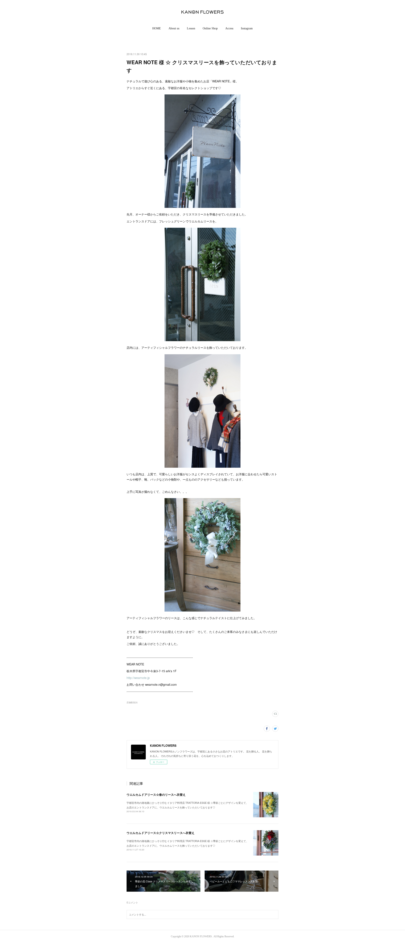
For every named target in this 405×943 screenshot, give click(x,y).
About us (174, 28)
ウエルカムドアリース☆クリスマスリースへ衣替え (160, 833)
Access (229, 28)
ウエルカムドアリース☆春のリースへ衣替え (156, 794)
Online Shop (210, 28)
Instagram (247, 28)
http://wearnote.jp (138, 678)
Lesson (191, 28)
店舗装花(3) (132, 702)
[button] (156, 28)
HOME (156, 28)
